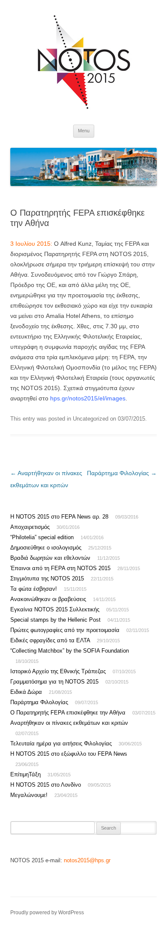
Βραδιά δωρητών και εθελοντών (50, 558)
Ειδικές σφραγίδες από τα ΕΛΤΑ (50, 640)
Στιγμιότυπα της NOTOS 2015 (47, 578)
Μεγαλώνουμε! (29, 795)
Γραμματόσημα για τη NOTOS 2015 (54, 681)
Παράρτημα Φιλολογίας (122, 473)
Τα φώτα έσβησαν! (33, 589)
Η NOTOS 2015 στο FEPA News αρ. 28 (59, 516)
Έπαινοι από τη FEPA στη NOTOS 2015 (60, 568)
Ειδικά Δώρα (26, 692)
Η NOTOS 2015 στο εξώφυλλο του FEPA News (68, 754)
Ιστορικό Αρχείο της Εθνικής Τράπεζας (58, 671)
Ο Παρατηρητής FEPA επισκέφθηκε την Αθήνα (67, 712)
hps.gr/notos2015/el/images (87, 398)
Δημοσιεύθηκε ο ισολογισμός (45, 547)
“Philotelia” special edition (42, 537)
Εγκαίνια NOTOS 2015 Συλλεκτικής (54, 609)
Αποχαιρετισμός (30, 527)
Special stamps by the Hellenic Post (55, 620)
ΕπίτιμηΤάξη (25, 774)
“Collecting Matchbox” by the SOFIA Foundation (69, 650)
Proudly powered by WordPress (47, 913)
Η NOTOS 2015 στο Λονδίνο (45, 784)
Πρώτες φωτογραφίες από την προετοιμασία (64, 630)
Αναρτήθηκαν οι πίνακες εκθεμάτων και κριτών (69, 723)
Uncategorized (90, 418)
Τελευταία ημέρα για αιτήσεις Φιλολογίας (61, 743)
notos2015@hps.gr (87, 860)
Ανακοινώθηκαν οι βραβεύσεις (48, 599)
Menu (83, 130)
